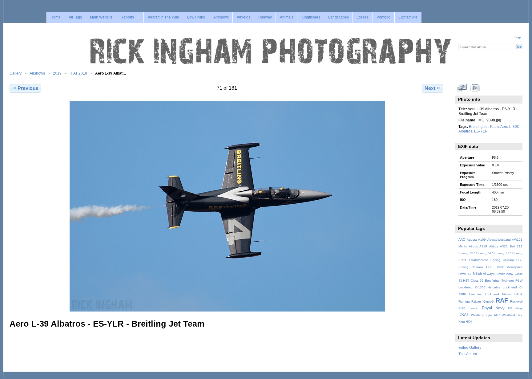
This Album (467, 354)
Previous (28, 88)
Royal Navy (493, 308)
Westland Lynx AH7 (485, 315)
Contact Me (407, 17)
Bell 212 (516, 246)
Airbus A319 (478, 246)
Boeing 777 (502, 253)
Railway (265, 17)
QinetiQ (488, 301)
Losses (363, 17)
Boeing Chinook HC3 (475, 267)
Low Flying (196, 17)
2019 (57, 73)
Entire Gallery (469, 347)
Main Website (101, 17)
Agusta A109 (476, 239)
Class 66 (477, 280)
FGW (518, 280)
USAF (463, 315)
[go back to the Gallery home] (271, 51)
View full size (461, 87)
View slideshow (475, 87)
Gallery (16, 73)
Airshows (221, 17)
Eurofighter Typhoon (499, 280)
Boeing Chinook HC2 (506, 260)
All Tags (75, 17)
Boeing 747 (484, 253)
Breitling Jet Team (484, 126)
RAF (502, 300)
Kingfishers (310, 17)
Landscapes (338, 17)
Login (518, 37)
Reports (127, 17)
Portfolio (383, 17)
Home (55, 17)
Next (430, 88)
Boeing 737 (466, 253)
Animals (286, 17)
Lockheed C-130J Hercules (479, 287)
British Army (505, 273)
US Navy (515, 308)
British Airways (484, 273)
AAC (461, 239)
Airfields (243, 17)
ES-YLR (481, 131)
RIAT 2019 (78, 73)
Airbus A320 (498, 246)
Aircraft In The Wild (163, 17)
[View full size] (227, 206)
